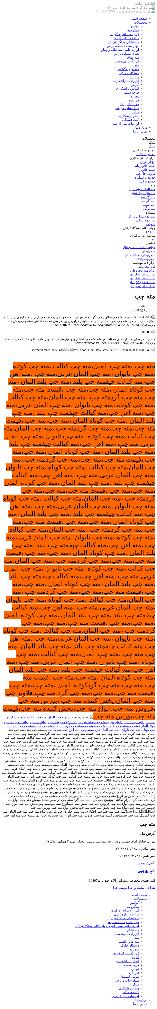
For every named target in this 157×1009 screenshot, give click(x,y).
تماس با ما (140, 131)
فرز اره (134, 100)
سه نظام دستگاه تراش (123, 42)
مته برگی (149, 208)
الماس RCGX (145, 154)
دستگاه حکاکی (129, 73)
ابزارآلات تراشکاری (126, 81)
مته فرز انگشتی (128, 69)
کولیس (134, 26)
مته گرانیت (147, 201)
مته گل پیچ (148, 197)
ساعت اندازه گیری (126, 38)
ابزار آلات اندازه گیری (124, 34)
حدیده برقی (147, 181)
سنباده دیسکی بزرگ (141, 216)
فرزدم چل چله (145, 173)
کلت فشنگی (130, 119)
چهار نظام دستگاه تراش (123, 46)
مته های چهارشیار (143, 193)
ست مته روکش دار (142, 282)
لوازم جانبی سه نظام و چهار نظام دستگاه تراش (107, 926)
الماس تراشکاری (127, 88)
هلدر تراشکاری (129, 116)
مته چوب (149, 204)
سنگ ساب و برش (127, 108)
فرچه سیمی (131, 92)
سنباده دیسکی (145, 220)
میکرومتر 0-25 (145, 258)
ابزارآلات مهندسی (127, 61)
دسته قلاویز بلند (144, 166)
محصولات (140, 22)
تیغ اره (134, 96)
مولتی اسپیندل (129, 104)
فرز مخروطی (146, 266)
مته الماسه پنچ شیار (142, 189)
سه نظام (133, 57)
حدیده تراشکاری (144, 177)
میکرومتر (132, 30)
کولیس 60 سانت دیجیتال (139, 247)
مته (136, 65)
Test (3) (150, 231)
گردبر (135, 84)
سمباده (134, 77)
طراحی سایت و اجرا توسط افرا (134, 887)
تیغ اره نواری (146, 162)
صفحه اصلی (139, 18)
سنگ (135, 112)
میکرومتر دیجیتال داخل (139, 255)
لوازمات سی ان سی (125, 123)
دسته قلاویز (147, 169)
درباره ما (141, 127)
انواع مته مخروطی (142, 270)
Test (152, 239)
